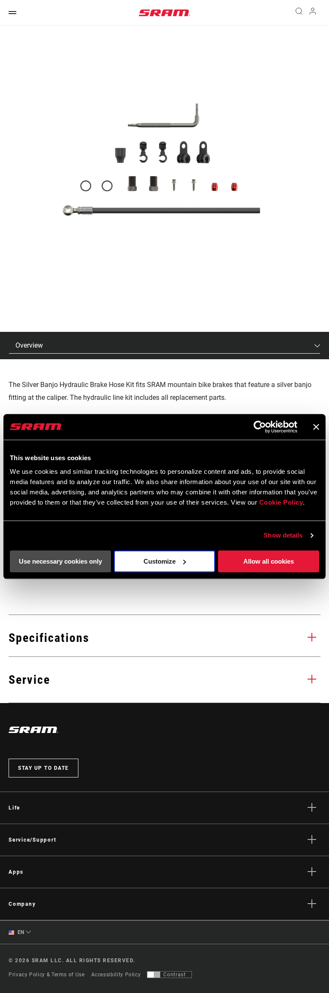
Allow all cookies (268, 561)
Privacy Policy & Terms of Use (47, 975)
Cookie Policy (281, 502)
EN (20, 932)
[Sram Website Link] (164, 12)
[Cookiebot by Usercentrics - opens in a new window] (259, 426)
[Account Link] (313, 13)
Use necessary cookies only (60, 561)
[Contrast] (153, 975)
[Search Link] (299, 12)
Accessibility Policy (116, 975)
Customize (160, 561)
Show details (282, 535)
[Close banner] (316, 427)
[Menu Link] (12, 13)
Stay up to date (43, 768)
